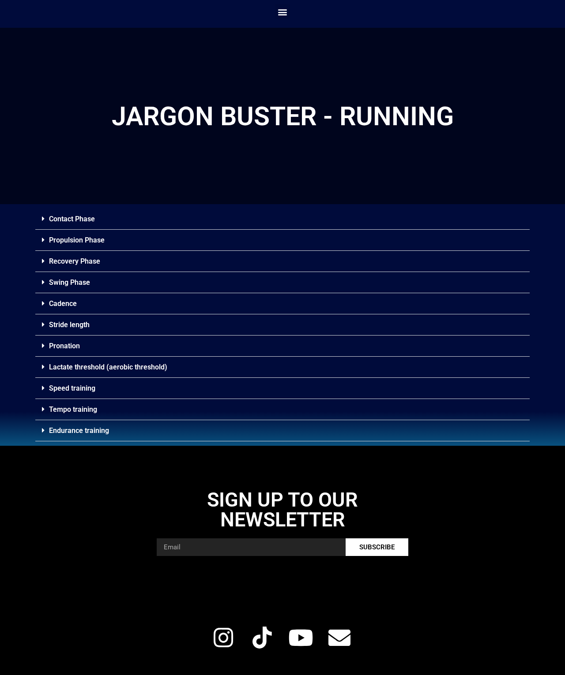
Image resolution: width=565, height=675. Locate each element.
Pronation (64, 346)
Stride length (69, 325)
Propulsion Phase (77, 240)
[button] (282, 11)
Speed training (72, 388)
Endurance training (79, 430)
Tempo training (73, 409)
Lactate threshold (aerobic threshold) (108, 367)
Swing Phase (69, 282)
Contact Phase (72, 219)
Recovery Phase (74, 261)
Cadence (63, 303)
